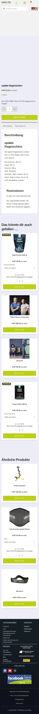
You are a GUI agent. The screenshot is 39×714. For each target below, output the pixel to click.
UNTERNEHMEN (9, 623)
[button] (36, 3)
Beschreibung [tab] (7, 126)
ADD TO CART (19, 117)
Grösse (6, 538)
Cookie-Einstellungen (7, 660)
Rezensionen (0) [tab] (20, 126)
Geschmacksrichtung (9, 264)
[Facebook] (5, 671)
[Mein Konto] (17, 3)
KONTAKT (28, 623)
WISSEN (6, 646)
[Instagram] (15, 671)
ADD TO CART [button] (19, 330)
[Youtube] (10, 671)
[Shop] (25, 3)
